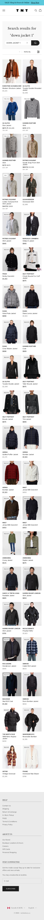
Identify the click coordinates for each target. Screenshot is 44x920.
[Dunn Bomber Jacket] (32, 684)
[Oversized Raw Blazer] (32, 757)
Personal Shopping (9, 852)
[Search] (35, 42)
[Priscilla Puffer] (32, 614)
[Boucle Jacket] (11, 402)
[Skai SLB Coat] (11, 684)
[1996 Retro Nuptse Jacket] (11, 720)
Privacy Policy (7, 825)
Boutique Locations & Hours (12, 843)
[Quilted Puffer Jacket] (11, 437)
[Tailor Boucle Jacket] (32, 367)
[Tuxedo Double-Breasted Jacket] (32, 71)
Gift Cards (6, 849)
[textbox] (27, 43)
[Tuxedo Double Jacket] (11, 367)
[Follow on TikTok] (23, 899)
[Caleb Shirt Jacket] (32, 649)
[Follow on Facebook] (3, 899)
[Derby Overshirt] (11, 259)
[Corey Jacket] (11, 543)
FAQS (4, 818)
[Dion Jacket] (11, 108)
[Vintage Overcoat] (11, 757)
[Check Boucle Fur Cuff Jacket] (32, 259)
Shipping (5, 809)
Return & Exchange (9, 812)
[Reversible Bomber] (32, 720)
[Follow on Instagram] (10, 899)
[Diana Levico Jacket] (32, 296)
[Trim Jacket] (32, 402)
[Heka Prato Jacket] (11, 296)
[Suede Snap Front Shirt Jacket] (32, 146)
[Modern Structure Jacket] (11, 71)
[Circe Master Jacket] (11, 332)
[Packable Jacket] (11, 578)
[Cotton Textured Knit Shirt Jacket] (11, 185)
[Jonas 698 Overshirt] (32, 473)
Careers (5, 846)
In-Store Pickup (8, 815)
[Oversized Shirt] (32, 185)
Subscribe (10, 889)
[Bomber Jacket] (32, 437)
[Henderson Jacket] (11, 649)
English (31, 908)
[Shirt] (32, 108)
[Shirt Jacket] (11, 224)
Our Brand (6, 840)
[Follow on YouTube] (16, 899)
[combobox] (22, 42)
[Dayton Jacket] (32, 543)
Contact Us (6, 806)
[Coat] (32, 332)
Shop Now (35, 3)
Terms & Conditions (9, 821)
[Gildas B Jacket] (32, 224)
